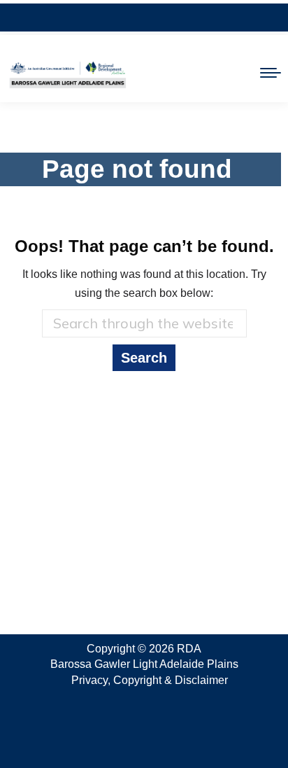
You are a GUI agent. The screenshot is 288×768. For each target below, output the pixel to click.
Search (144, 357)
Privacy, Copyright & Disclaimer (149, 680)
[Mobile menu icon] (270, 73)
